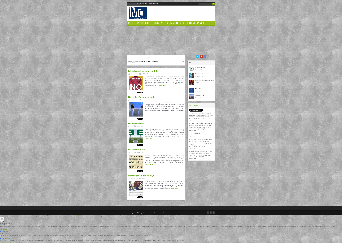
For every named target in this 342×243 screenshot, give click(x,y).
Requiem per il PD (199, 95)
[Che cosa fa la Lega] (191, 68)
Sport (182, 23)
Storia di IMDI (143, 4)
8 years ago (192, 120)
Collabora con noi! (153, 4)
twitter (197, 56)
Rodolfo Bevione (134, 99)
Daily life (200, 23)
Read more (162, 85)
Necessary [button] (3, 230)
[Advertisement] (171, 41)
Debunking (191, 23)
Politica (131, 23)
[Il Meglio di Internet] (138, 17)
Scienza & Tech (172, 23)
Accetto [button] (142, 216)
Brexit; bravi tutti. (199, 88)
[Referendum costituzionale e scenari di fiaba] (191, 82)
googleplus (201, 56)
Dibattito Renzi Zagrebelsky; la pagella (141, 97)
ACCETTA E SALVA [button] (5, 242)
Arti (162, 23)
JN (131, 126)
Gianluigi (133, 178)
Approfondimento (143, 23)
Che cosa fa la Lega (200, 67)
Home (139, 57)
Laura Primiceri (134, 73)
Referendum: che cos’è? (136, 149)
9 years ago (192, 136)
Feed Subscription (183, 61)
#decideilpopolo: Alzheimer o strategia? (141, 175)
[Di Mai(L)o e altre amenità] (191, 75)
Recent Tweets (193, 105)
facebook (204, 56)
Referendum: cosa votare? (137, 123)
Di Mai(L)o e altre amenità (201, 74)
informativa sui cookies (84, 216)
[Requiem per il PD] (191, 96)
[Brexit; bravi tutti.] (191, 90)
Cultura (156, 23)
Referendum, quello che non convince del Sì (143, 70)
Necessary (5, 231)
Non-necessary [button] (4, 237)
